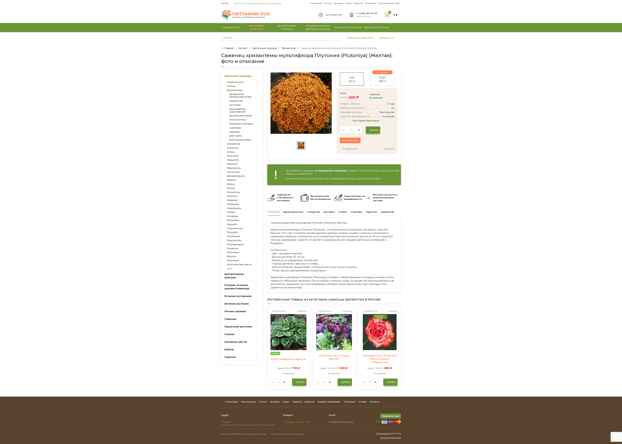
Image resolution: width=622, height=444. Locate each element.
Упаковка (356, 211)
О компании (316, 3)
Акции (348, 3)
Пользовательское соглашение (287, 433)
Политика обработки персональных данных (243, 433)
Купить (374, 130)
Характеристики (293, 211)
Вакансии (310, 402)
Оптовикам (370, 3)
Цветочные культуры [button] (256, 27)
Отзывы (363, 402)
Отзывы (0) (313, 211)
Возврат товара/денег (329, 402)
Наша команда (248, 402)
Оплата (328, 3)
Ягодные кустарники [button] (348, 27)
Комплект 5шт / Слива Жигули (334, 357)
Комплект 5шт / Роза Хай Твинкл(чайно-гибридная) (380, 359)
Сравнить (388, 148)
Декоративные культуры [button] (287, 27)
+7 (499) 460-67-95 (296, 422)
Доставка (338, 3)
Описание (273, 211)
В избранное (349, 148)
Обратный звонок (364, 17)
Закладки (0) (386, 37)
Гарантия (358, 3)
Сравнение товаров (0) (359, 37)
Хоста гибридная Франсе (288, 359)
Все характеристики (366, 120)
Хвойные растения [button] (377, 27)
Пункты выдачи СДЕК (389, 3)
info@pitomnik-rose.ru (341, 421)
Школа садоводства (390, 437)
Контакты (374, 402)
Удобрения (387, 211)
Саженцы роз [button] (231, 27)
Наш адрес (226, 422)
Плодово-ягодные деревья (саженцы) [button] (318, 27)
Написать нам (390, 416)
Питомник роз (383, 433)
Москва (225, 3)
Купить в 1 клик (350, 140)
